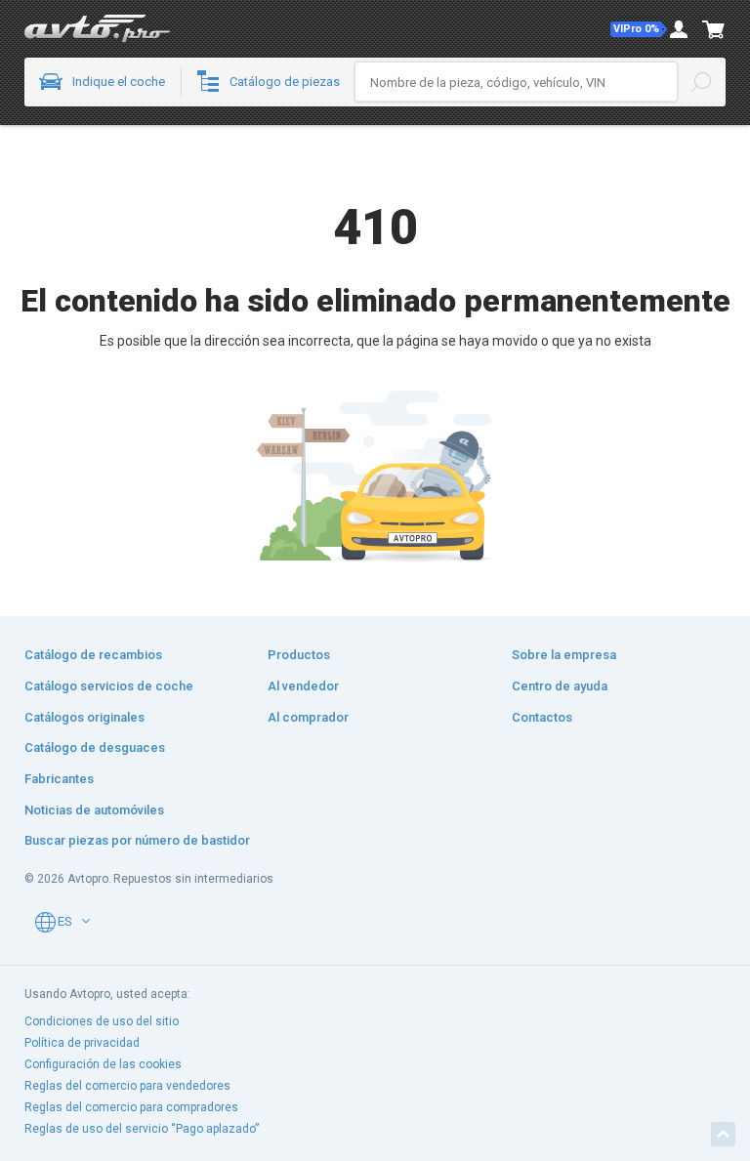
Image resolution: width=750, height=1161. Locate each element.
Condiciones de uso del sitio (101, 1021)
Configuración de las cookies (103, 1064)
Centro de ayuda (559, 686)
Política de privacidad (82, 1043)
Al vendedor (303, 686)
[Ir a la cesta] (714, 29)
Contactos (542, 717)
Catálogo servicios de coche (108, 686)
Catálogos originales (84, 717)
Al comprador (308, 717)
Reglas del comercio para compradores (131, 1107)
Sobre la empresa (564, 654)
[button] (638, 29)
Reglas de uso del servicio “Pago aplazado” (141, 1129)
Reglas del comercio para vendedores (127, 1086)
